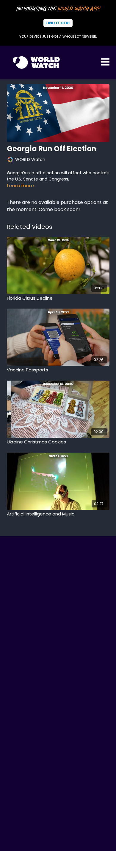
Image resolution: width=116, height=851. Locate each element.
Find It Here (58, 22)
